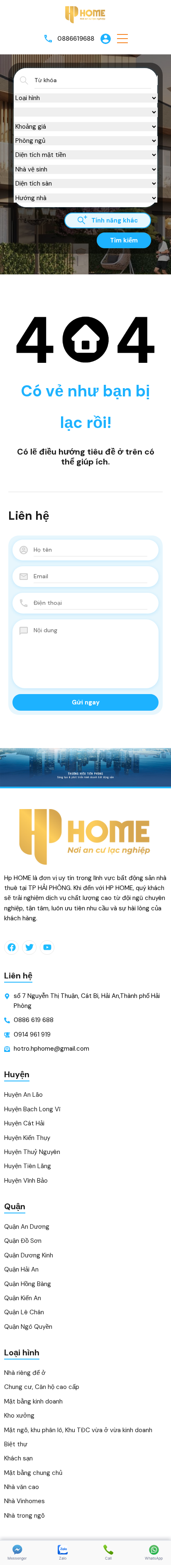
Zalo (62, 1558)
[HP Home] (85, 14)
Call (108, 1558)
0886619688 (75, 38)
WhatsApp (154, 1558)
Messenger (17, 1558)
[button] (122, 38)
